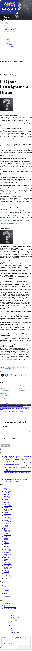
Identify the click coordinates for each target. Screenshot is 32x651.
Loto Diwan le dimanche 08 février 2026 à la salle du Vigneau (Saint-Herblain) (18, 463)
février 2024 (7, 498)
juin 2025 (6, 493)
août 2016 (6, 570)
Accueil (7, 17)
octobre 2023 (7, 501)
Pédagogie (14, 75)
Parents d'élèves (15, 632)
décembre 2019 (8, 518)
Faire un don (10, 28)
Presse (5, 595)
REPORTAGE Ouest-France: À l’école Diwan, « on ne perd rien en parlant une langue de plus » (17, 471)
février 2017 (7, 562)
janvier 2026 (7, 491)
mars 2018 (6, 546)
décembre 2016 (8, 565)
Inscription (9, 31)
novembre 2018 (8, 533)
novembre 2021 (8, 507)
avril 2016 (6, 573)
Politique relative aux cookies (17, 643)
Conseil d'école (15, 617)
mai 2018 (6, 543)
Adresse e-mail (5, 433)
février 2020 (7, 517)
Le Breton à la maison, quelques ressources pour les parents (17, 480)
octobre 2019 (7, 522)
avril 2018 (6, 544)
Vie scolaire (7, 596)
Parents (6, 592)
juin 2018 (6, 541)
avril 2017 (6, 559)
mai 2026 (6, 489)
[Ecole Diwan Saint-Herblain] (9, 13)
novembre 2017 (8, 552)
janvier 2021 (7, 510)
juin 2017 (6, 556)
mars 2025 (6, 494)
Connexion (7, 603)
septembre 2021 (8, 509)
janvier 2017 (7, 564)
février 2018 (7, 547)
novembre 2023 (8, 499)
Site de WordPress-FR (10, 608)
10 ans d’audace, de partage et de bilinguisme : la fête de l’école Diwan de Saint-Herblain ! (17, 457)
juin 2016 (6, 572)
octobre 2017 (7, 554)
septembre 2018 (8, 536)
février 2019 (7, 530)
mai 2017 (6, 557)
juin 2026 (6, 488)
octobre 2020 (7, 514)
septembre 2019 (8, 523)
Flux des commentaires (10, 607)
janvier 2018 (7, 549)
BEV (6, 22)
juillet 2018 (7, 539)
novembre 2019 (8, 520)
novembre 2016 (8, 567)
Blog (6, 25)
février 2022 (7, 504)
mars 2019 (6, 528)
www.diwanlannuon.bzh (7, 368)
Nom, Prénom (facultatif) (8, 438)
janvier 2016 (7, 575)
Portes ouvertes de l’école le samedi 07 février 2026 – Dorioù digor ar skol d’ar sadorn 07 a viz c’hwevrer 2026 (17, 467)
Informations (14, 629)
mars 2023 (6, 502)
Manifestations (8, 588)
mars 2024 (6, 496)
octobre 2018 (7, 535)
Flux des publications (9, 605)
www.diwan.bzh (8, 223)
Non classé (7, 590)
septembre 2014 (8, 578)
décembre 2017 (8, 551)
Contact (13, 622)
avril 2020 (6, 515)
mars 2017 (6, 560)
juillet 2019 (7, 527)
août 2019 (6, 525)
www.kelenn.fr (16, 223)
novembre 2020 (8, 512)
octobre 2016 (7, 568)
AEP (6, 20)
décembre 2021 (8, 506)
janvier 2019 (7, 531)
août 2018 (6, 538)
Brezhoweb (7, 479)
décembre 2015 (8, 577)
